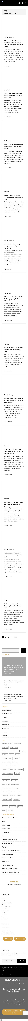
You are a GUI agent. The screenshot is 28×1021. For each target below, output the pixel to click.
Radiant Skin (5, 803)
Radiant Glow (16, 799)
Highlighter (7, 293)
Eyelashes (7, 141)
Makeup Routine (5, 784)
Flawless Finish (5, 765)
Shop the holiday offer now (14, 1012)
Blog (3, 916)
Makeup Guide (14, 780)
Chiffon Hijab (6, 825)
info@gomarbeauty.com (8, 932)
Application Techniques (7, 743)
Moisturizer (21, 791)
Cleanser (11, 754)
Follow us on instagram (14, 884)
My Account (5, 918)
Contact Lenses (7, 714)
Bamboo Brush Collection (10, 818)
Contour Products (6, 762)
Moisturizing (5, 795)
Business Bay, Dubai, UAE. (8, 934)
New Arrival (4, 914)
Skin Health (20, 806)
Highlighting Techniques (7, 773)
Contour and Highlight (7, 758)
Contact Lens (6, 832)
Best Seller (4, 900)
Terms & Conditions (6, 906)
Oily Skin (19, 795)
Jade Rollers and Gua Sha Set (11, 850)
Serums (11, 803)
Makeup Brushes (5, 780)
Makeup (6, 191)
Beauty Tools (5, 754)
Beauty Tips (22, 751)
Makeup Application (16, 777)
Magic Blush (5, 861)
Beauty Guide (5, 747)
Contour (6, 446)
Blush (3, 821)
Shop (3, 904)
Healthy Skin (13, 769)
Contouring (16, 758)
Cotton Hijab (6, 828)
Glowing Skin (5, 769)
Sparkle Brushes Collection (10, 872)
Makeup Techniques (6, 788)
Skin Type (10, 810)
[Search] (23, 650)
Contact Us (4, 908)
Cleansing (17, 754)
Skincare (4, 735)
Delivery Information (7, 902)
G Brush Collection (7, 843)
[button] (25, 3)
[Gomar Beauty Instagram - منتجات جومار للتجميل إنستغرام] (7, 889)
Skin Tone (4, 810)
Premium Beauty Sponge (10, 868)
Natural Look (12, 795)
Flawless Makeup (14, 765)
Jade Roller (7, 90)
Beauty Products (14, 747)
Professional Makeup (6, 799)
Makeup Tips (15, 788)
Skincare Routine (19, 803)
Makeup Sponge (15, 784)
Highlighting (20, 769)
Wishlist (3, 912)
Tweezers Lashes (7, 858)
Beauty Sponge (9, 37)
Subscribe (22, 961)
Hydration (17, 773)
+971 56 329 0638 (6, 930)
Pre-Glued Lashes (7, 865)
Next (15, 637)
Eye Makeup (15, 762)
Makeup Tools (5, 791)
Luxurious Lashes (7, 854)
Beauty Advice (17, 743)
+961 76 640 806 (6, 928)
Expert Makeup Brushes (9, 839)
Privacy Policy (5, 910)
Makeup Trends (13, 791)
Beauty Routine (5, 751)
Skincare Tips (5, 806)
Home (3, 898)
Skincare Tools (13, 806)
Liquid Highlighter (6, 777)
